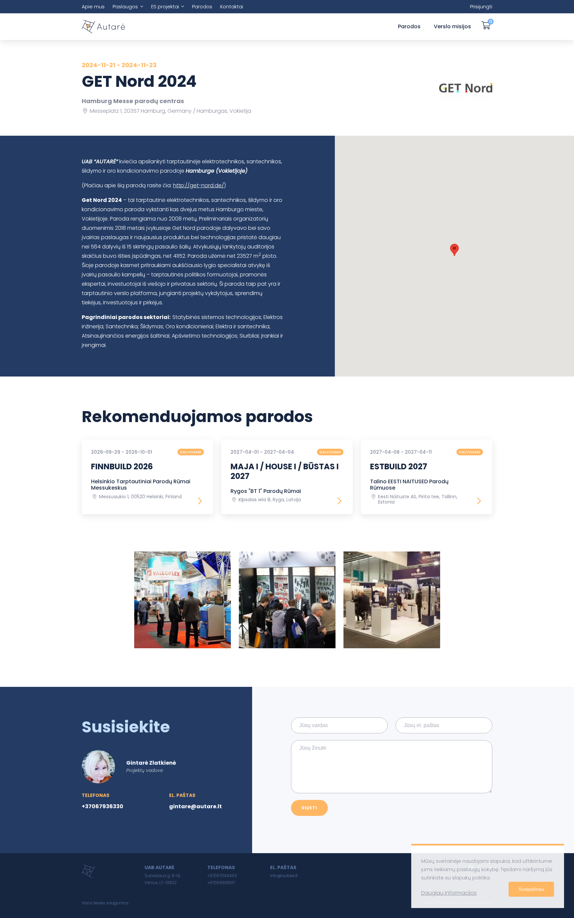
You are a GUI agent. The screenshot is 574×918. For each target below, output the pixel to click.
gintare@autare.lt (195, 806)
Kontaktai (231, 6)
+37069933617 (221, 882)
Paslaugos (125, 6)
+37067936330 (102, 806)
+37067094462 (222, 875)
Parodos (202, 6)
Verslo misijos (452, 26)
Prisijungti (481, 6)
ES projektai (165, 6)
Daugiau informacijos (449, 893)
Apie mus (93, 6)
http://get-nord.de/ (198, 185)
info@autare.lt (284, 875)
